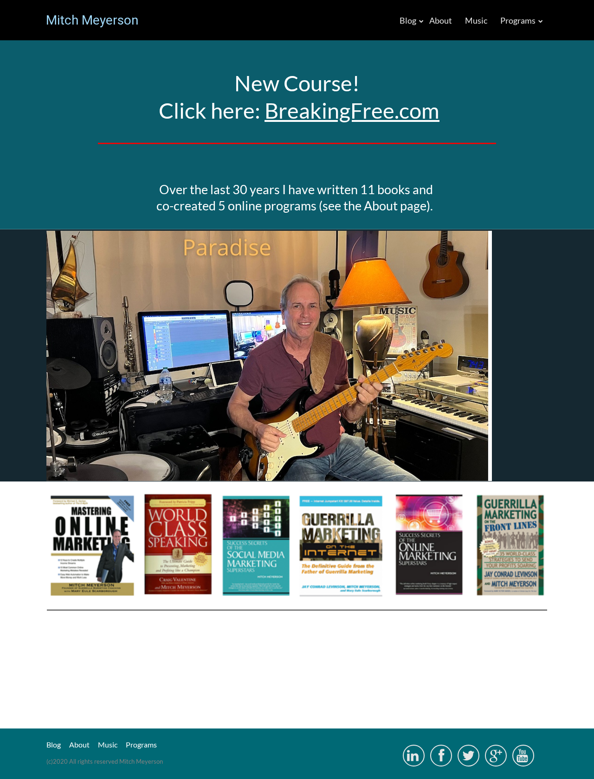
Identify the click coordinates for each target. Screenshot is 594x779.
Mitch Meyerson (92, 20)
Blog (408, 20)
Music (476, 20)
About (440, 20)
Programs (518, 20)
